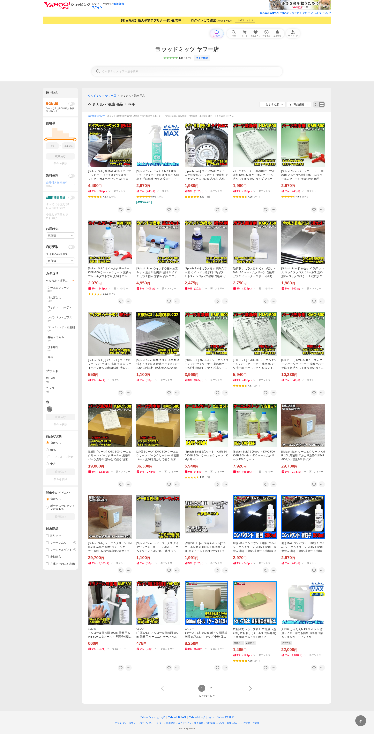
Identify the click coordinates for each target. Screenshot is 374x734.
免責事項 (198, 723)
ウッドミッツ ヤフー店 (102, 95)
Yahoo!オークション (201, 717)
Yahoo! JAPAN (269, 12)
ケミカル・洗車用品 (105, 104)
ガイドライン (185, 723)
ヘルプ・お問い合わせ (229, 723)
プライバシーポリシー (126, 723)
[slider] (46, 139)
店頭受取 (52, 247)
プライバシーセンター (152, 723)
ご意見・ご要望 (251, 723)
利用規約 (170, 723)
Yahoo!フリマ (225, 717)
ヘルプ (327, 12)
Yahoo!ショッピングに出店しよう (300, 12)
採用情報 (210, 723)
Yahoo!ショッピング (152, 717)
